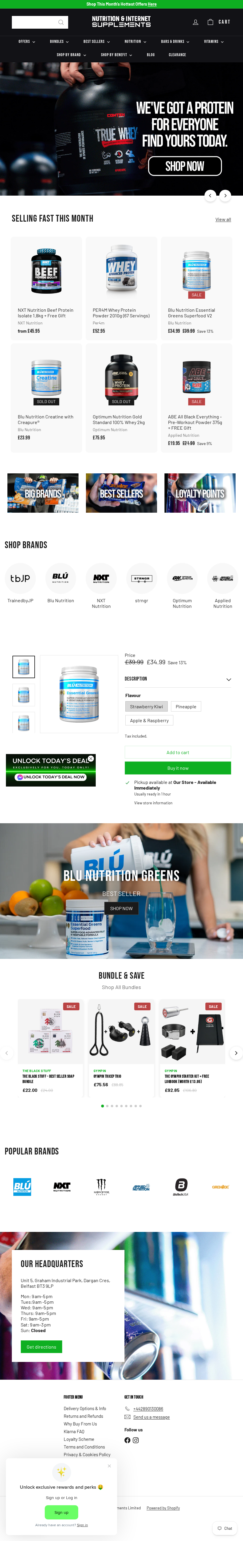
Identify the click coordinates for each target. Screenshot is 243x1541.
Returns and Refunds (83, 1416)
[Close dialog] (91, 758)
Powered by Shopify (163, 1508)
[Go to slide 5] (121, 1106)
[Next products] (236, 1053)
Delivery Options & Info (85, 1408)
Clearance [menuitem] (177, 54)
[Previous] (210, 196)
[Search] (61, 22)
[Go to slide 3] (112, 1106)
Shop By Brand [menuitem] (69, 54)
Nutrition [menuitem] (133, 41)
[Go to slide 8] (136, 1106)
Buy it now (178, 768)
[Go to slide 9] (140, 1106)
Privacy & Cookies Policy (87, 1454)
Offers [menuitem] (24, 41)
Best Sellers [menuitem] (94, 41)
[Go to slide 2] (107, 1106)
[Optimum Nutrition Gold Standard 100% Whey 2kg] (121, 395)
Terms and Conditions (84, 1446)
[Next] (225, 196)
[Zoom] (79, 694)
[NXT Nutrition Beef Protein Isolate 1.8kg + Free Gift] (46, 288)
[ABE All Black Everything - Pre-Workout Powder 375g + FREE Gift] (196, 398)
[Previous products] (6, 1053)
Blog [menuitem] (151, 54)
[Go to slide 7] (131, 1106)
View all (223, 219)
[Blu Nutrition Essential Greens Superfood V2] (196, 288)
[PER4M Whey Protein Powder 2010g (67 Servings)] (121, 288)
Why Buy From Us (80, 1423)
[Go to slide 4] (117, 1106)
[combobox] (40, 22)
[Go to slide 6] (126, 1106)
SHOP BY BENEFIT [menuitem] (114, 54)
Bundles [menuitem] (57, 41)
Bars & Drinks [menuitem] (172, 41)
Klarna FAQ (74, 1431)
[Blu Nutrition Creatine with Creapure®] (46, 395)
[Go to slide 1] (102, 1106)
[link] (51, 770)
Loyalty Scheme (79, 1439)
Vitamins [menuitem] (211, 41)
